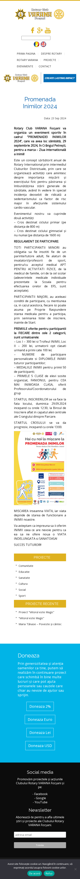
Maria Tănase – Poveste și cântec (40, 624)
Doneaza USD (40, 745)
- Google (40, 798)
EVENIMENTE (25, 66)
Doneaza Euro (40, 719)
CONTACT (45, 66)
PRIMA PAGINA (26, 53)
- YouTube (40, 802)
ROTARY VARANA (27, 60)
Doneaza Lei (40, 732)
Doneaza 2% (40, 706)
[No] (75, 869)
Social (22, 589)
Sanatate (24, 578)
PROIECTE (50, 60)
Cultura (23, 584)
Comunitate (26, 566)
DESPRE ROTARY (51, 53)
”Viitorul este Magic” (31, 618)
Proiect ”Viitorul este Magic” (36, 612)
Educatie (24, 572)
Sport (22, 595)
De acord (34, 873)
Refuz (49, 873)
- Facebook (40, 794)
